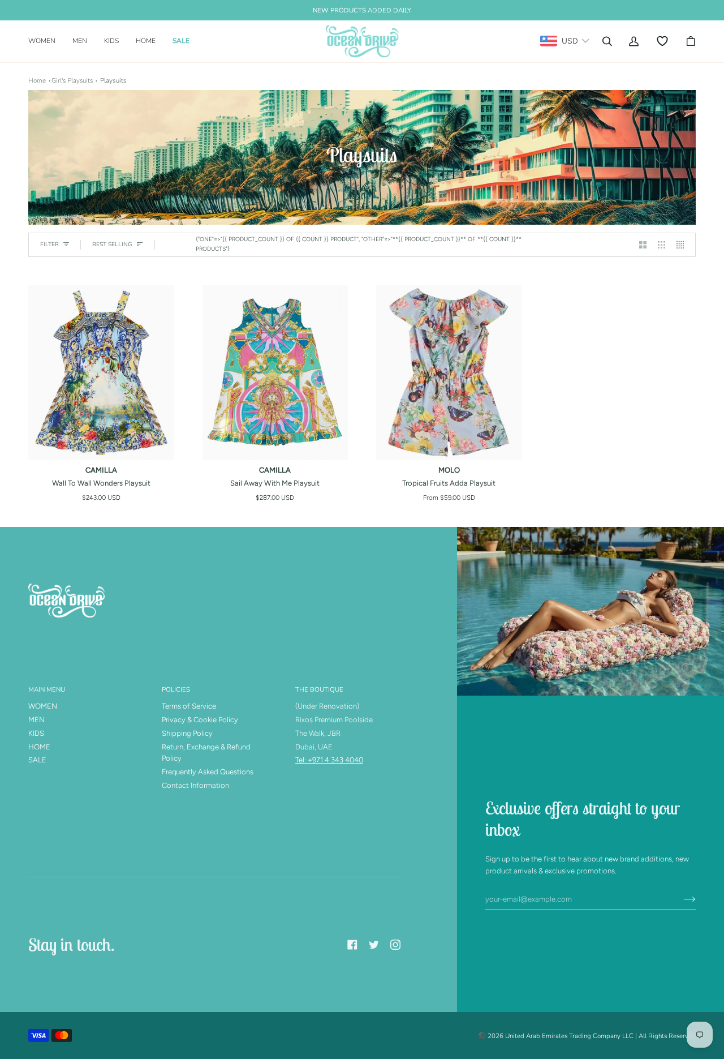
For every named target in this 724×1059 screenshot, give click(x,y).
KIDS (36, 733)
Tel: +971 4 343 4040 (329, 760)
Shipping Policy (187, 733)
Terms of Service (189, 706)
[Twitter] (374, 945)
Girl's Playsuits (72, 80)
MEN (36, 719)
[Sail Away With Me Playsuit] (275, 372)
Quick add (101, 447)
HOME (39, 747)
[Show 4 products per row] (683, 244)
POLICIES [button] (176, 689)
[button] (46, 41)
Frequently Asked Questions (207, 772)
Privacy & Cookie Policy (200, 719)
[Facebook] (352, 945)
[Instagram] (395, 945)
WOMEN (42, 706)
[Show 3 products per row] (661, 244)
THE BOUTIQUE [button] (319, 689)
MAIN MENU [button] (46, 689)
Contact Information (195, 785)
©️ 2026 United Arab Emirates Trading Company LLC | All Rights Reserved (587, 1035)
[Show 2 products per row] (643, 244)
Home (37, 80)
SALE (37, 760)
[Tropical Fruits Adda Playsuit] (449, 372)
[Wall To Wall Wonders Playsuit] (101, 372)
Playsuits (113, 80)
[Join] (681, 899)
